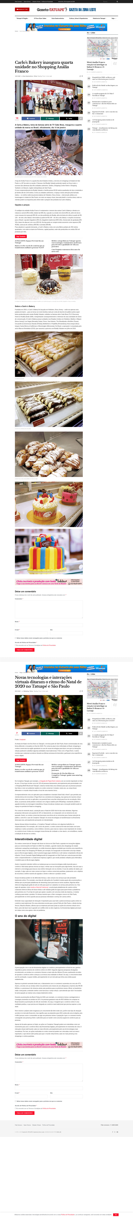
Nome (17, 621)
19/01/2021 (18, 76)
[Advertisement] (49, 45)
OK (116, 1214)
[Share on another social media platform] (81, 118)
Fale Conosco (18, 1)
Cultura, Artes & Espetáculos (78, 18)
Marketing (31, 672)
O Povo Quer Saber (40, 18)
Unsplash (22, 739)
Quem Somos (27, 1)
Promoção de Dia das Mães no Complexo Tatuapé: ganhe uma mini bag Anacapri (67, 775)
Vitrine (35, 76)
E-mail (17, 630)
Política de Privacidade (47, 1)
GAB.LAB (58, 1132)
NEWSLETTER (23, 9)
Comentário (19, 599)
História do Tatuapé (99, 18)
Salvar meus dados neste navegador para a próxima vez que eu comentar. (39, 638)
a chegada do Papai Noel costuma (50, 781)
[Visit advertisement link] (66, 27)
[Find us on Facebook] (112, 1132)
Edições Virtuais (36, 1)
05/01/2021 (18, 691)
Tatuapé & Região (22, 18)
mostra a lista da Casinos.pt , (39, 887)
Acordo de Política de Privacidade (26, 642)
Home (16, 31)
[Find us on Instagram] (114, 1132)
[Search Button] (117, 1)
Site (51, 630)
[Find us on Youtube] (117, 1132)
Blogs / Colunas (23, 672)
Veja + (113, 18)
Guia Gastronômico (58, 18)
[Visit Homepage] (66, 9)
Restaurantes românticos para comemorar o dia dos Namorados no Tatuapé (104, 103)
